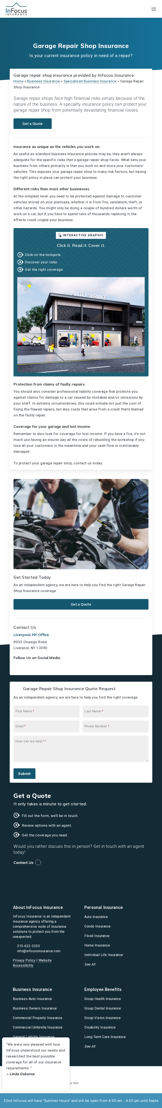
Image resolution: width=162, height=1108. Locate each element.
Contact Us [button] (23, 862)
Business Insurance (43, 81)
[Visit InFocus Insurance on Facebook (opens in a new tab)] (17, 667)
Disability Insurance (100, 1027)
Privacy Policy (24, 960)
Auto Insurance (96, 917)
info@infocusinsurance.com (39, 951)
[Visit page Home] (16, 9)
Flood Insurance (97, 936)
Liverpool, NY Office (31, 634)
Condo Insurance (97, 926)
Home (18, 81)
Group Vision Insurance (102, 1018)
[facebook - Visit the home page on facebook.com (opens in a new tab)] (135, 1072)
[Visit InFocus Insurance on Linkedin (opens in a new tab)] (26, 667)
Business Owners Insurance (35, 1008)
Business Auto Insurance (32, 999)
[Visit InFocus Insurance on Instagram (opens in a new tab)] (35, 667)
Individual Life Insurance (103, 955)
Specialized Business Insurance (89, 81)
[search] (145, 9)
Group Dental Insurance (102, 1008)
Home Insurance (97, 945)
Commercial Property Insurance (37, 1018)
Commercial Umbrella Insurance (38, 1027)
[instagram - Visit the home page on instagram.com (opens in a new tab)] (150, 1072)
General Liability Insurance (34, 1037)
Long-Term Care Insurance (105, 1037)
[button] (153, 9)
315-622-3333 (28, 946)
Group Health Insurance (102, 999)
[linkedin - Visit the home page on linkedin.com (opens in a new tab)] (143, 1072)
